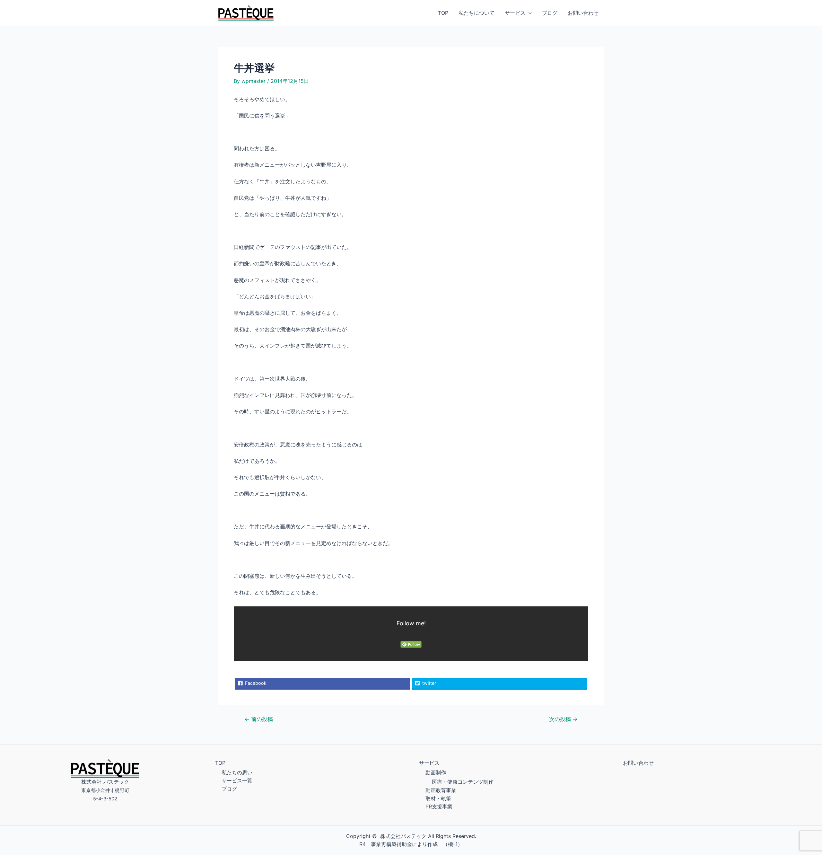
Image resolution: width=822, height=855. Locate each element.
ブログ (549, 13)
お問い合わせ (583, 13)
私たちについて (476, 13)
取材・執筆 (438, 798)
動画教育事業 (440, 790)
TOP (443, 13)
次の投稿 (563, 719)
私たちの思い (237, 772)
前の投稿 (258, 719)
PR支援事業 (438, 806)
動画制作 (435, 772)
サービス (515, 13)
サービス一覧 (237, 780)
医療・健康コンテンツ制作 (463, 782)
